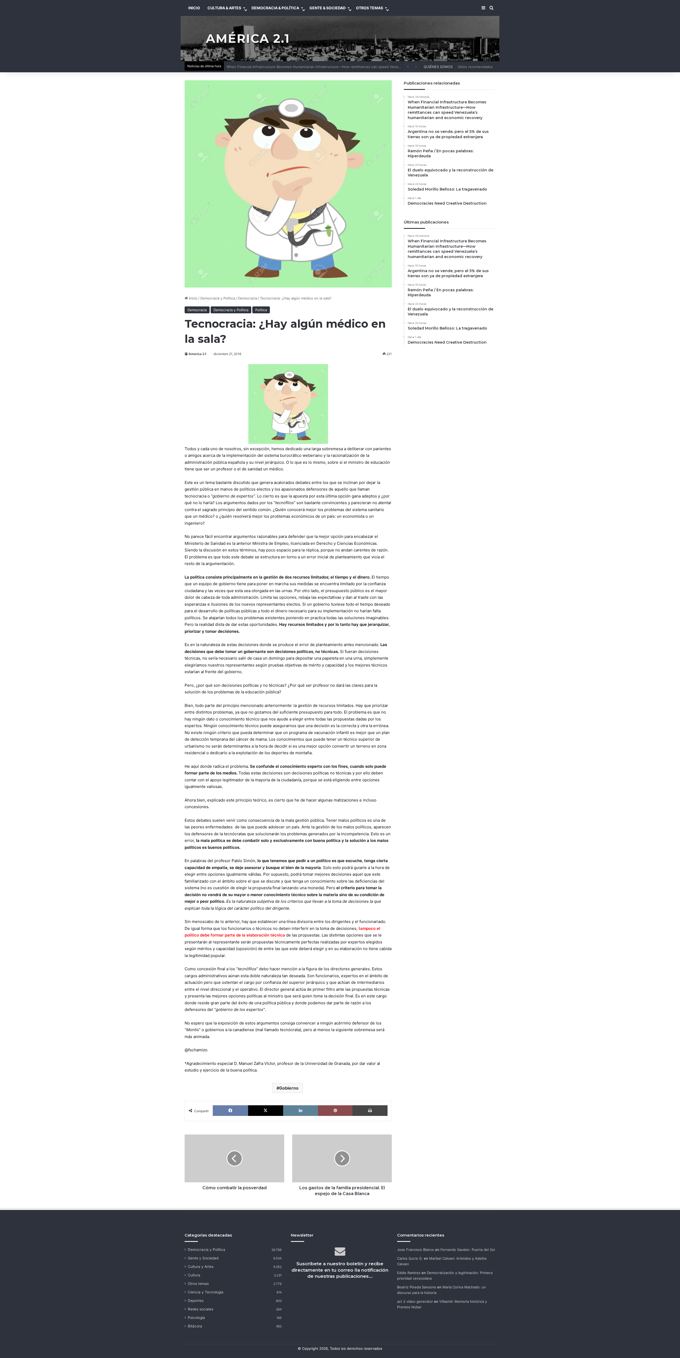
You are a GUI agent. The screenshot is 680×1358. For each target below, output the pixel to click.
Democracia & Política (275, 8)
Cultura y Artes (201, 1266)
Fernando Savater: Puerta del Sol (467, 1249)
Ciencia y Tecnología (205, 1292)
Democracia (247, 298)
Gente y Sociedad (203, 1258)
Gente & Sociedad (327, 8)
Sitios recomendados (475, 67)
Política (261, 310)
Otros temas (198, 1283)
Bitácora (195, 1326)
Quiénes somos (438, 67)
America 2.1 (197, 354)
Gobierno (289, 1088)
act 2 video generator (415, 1301)
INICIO (194, 8)
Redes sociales (200, 1309)
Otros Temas (369, 8)
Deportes (195, 1300)
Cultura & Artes (224, 8)
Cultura (194, 1275)
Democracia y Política (217, 298)
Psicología (196, 1317)
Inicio (192, 298)
